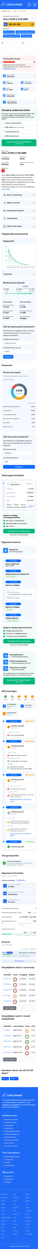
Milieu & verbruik (13, 203)
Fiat (14, 1204)
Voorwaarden (9, 1165)
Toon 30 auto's (9, 1059)
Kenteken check (6, 11)
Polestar (3, 1224)
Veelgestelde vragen (12, 1157)
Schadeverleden (10, 1122)
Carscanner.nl (21, 1246)
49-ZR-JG (7, 1036)
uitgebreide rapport (9, 68)
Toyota (15, 1234)
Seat (14, 1227)
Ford (27, 1204)
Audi (14, 1194)
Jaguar (28, 1207)
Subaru (15, 1231)
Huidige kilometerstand (11, 339)
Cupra (3, 1201)
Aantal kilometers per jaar (12, 348)
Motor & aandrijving (14, 195)
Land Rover (29, 1211)
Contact (7, 1162)
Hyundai (15, 1207)
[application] (19, 256)
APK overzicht (26, 36)
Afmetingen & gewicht (15, 211)
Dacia (15, 1201)
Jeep (2, 1211)
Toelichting (7, 274)
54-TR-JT (7, 979)
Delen (13, 1078)
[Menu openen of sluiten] (35, 4)
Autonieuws (8, 1160)
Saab (2, 1227)
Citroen (28, 1197)
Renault (28, 1224)
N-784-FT (7, 990)
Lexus (3, 1214)
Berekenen (8, 357)
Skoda (27, 1227)
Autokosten (8, 1128)
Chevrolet (4, 1197)
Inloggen (7, 1182)
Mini (14, 1217)
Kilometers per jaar (9, 449)
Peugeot (28, 1221)
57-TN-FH (7, 1052)
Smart (2, 1231)
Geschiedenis (12, 218)
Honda (3, 1207)
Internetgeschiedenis (12, 1131)
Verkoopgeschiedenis (11, 36)
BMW (27, 1194)
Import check (9, 1143)
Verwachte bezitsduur (10, 458)
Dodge (3, 1204)
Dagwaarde (8, 1125)
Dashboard (8, 1176)
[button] (19, 407)
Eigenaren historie (11, 1119)
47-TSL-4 (7, 995)
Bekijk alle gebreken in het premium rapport (20, 800)
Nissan (3, 1221)
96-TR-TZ (7, 1047)
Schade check (9, 32)
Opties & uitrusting (14, 226)
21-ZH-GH (7, 1001)
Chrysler (15, 1197)
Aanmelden (8, 1179)
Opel (14, 1221)
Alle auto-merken (10, 1146)
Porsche (15, 1224)
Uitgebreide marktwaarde (25, 32)
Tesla (2, 1234)
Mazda (28, 1214)
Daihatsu (28, 1201)
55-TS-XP (7, 984)
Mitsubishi (28, 1217)
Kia (14, 1211)
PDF (4, 1078)
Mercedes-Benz (6, 1217)
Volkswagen (29, 1234)
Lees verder (6, 189)
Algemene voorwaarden (10, 1105)
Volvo (15, 11)
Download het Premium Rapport (19, 143)
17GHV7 (7, 1030)
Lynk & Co (16, 1214)
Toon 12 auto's (9, 1008)
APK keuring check (11, 1140)
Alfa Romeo (4, 1194)
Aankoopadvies (10, 1137)
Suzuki (27, 1231)
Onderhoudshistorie (11, 1134)
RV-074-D (7, 1041)
